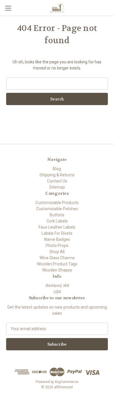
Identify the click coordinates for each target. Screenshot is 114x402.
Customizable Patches (57, 208)
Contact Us (57, 181)
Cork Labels (57, 221)
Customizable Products (57, 202)
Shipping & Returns (57, 175)
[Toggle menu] (8, 8)
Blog (57, 168)
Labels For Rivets (57, 233)
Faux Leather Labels (57, 227)
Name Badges (57, 239)
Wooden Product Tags (57, 264)
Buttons (57, 215)
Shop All (57, 251)
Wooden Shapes (57, 270)
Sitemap (57, 187)
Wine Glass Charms (57, 257)
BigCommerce (66, 382)
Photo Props (57, 245)
